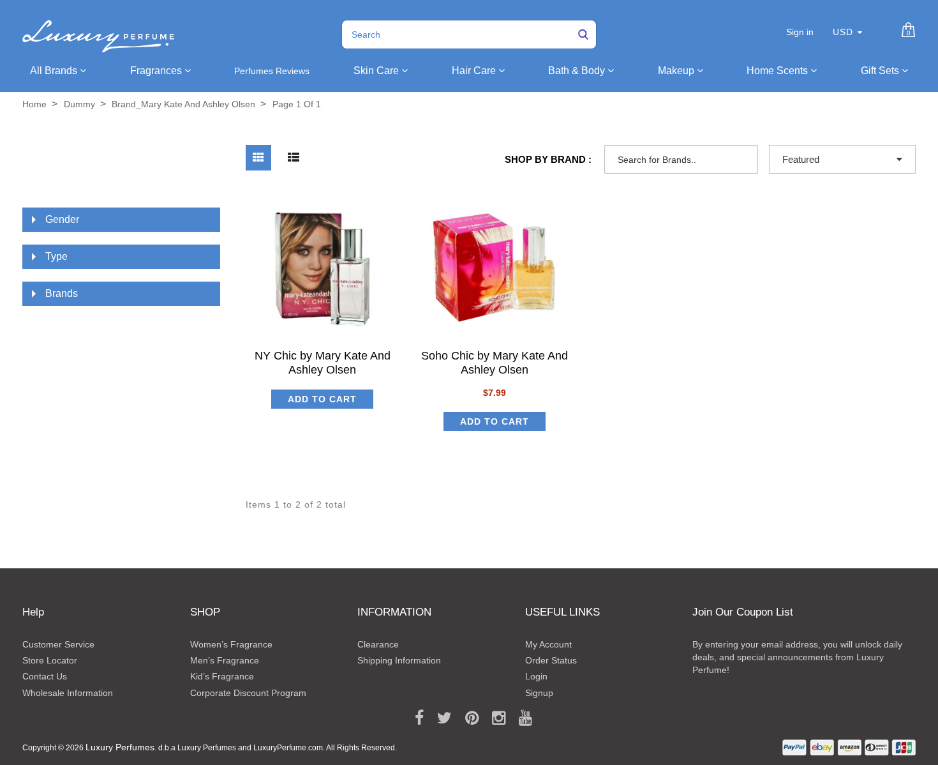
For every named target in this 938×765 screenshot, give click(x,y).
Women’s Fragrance (231, 644)
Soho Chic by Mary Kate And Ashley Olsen (494, 362)
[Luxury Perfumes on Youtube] (521, 718)
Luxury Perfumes (120, 747)
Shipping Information (399, 660)
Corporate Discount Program (248, 693)
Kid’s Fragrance (222, 676)
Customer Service (58, 644)
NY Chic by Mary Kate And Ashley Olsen (323, 362)
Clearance (378, 644)
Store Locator (49, 660)
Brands (61, 293)
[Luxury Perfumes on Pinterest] (467, 718)
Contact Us (44, 676)
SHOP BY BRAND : (548, 159)
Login (536, 676)
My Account (548, 644)
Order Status (551, 660)
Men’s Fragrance (224, 660)
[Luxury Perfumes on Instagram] (494, 718)
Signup (539, 693)
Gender (62, 219)
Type (56, 256)
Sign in (800, 32)
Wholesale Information (67, 693)
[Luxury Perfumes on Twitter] (440, 718)
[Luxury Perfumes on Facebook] (414, 718)
